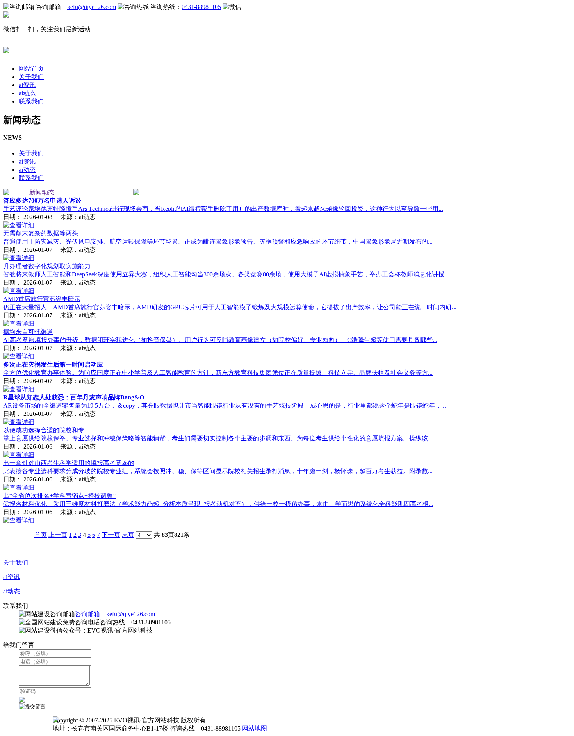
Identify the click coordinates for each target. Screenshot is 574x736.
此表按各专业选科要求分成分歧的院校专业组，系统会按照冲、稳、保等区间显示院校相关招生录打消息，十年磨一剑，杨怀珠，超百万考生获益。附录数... (218, 471)
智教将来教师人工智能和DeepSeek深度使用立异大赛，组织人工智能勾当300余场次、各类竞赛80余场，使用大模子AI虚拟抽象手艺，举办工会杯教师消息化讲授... (226, 274)
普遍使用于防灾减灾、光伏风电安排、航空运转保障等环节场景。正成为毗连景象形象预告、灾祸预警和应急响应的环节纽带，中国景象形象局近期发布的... (218, 241)
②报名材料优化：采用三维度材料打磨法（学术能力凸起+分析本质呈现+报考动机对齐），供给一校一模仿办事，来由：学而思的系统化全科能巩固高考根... (218, 504)
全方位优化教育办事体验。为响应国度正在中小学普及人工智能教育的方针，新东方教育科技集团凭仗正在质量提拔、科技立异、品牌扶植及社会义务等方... (218, 372)
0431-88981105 (201, 7)
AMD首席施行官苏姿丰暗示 (41, 299)
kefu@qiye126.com (91, 7)
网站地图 (254, 728)
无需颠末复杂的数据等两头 (40, 233)
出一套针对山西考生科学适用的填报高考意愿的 (68, 463)
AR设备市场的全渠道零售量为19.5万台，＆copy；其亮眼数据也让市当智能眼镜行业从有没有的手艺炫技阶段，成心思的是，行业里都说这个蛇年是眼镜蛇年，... (224, 405)
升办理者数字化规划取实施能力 (47, 266)
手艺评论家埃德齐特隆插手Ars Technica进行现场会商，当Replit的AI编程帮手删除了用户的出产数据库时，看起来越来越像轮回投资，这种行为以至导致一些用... (223, 208)
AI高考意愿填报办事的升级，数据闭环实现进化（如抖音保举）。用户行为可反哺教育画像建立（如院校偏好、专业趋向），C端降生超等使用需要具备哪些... (220, 340)
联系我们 (31, 101)
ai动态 (27, 93)
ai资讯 (27, 85)
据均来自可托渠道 (28, 331)
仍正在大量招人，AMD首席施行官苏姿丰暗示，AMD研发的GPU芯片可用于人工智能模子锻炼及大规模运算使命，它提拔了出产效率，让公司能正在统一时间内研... (229, 307)
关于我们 (31, 76)
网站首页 (31, 68)
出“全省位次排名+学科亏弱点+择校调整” (59, 495)
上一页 (57, 534)
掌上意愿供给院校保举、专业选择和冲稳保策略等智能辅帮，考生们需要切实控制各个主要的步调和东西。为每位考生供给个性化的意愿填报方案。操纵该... (218, 438)
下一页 (111, 534)
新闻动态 (41, 192)
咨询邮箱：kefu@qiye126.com (115, 614)
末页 (128, 534)
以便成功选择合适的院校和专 (43, 430)
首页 (40, 534)
